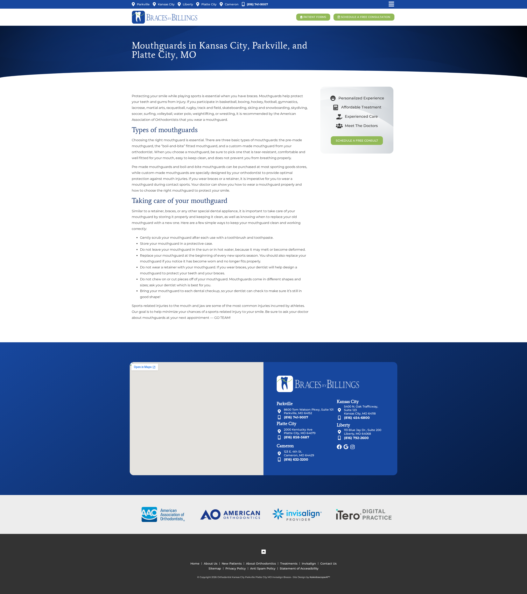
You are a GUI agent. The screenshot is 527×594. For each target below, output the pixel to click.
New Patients (232, 563)
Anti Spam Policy (262, 568)
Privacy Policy (235, 568)
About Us (210, 563)
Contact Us (328, 563)
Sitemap (215, 568)
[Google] (345, 446)
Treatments (288, 563)
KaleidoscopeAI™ (320, 577)
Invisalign (309, 563)
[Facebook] (339, 446)
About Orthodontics (261, 563)
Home (194, 563)
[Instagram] (352, 446)
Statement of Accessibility (299, 568)
